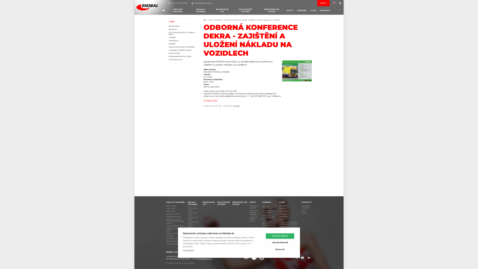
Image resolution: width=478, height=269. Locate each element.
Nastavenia (280, 249)
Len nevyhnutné (280, 243)
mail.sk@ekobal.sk (203, 3)
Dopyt (323, 3)
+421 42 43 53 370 (179, 3)
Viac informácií (188, 250)
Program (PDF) (210, 100)
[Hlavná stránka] (205, 20)
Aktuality (218, 20)
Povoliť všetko (280, 236)
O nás (210, 20)
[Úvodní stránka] (147, 7)
